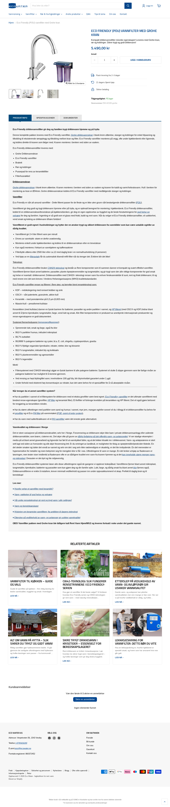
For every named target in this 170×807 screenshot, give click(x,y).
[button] (148, 5)
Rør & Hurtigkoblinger (50, 14)
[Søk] (128, 6)
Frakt (11, 771)
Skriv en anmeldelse (85, 699)
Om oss (112, 14)
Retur (29, 773)
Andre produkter (73, 14)
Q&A (88, 14)
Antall (93, 54)
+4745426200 (21, 743)
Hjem (11, 23)
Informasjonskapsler (16, 773)
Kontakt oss (91, 753)
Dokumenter (71, 118)
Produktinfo (20, 118)
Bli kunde (90, 741)
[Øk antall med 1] (114, 60)
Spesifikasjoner (45, 118)
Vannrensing (15, 14)
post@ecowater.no (23, 748)
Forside (89, 738)
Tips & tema (99, 14)
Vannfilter (30, 14)
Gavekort (90, 749)
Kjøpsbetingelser (22, 771)
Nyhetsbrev (57, 771)
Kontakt (123, 14)
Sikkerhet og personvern (40, 771)
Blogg (67, 771)
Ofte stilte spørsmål (79, 771)
